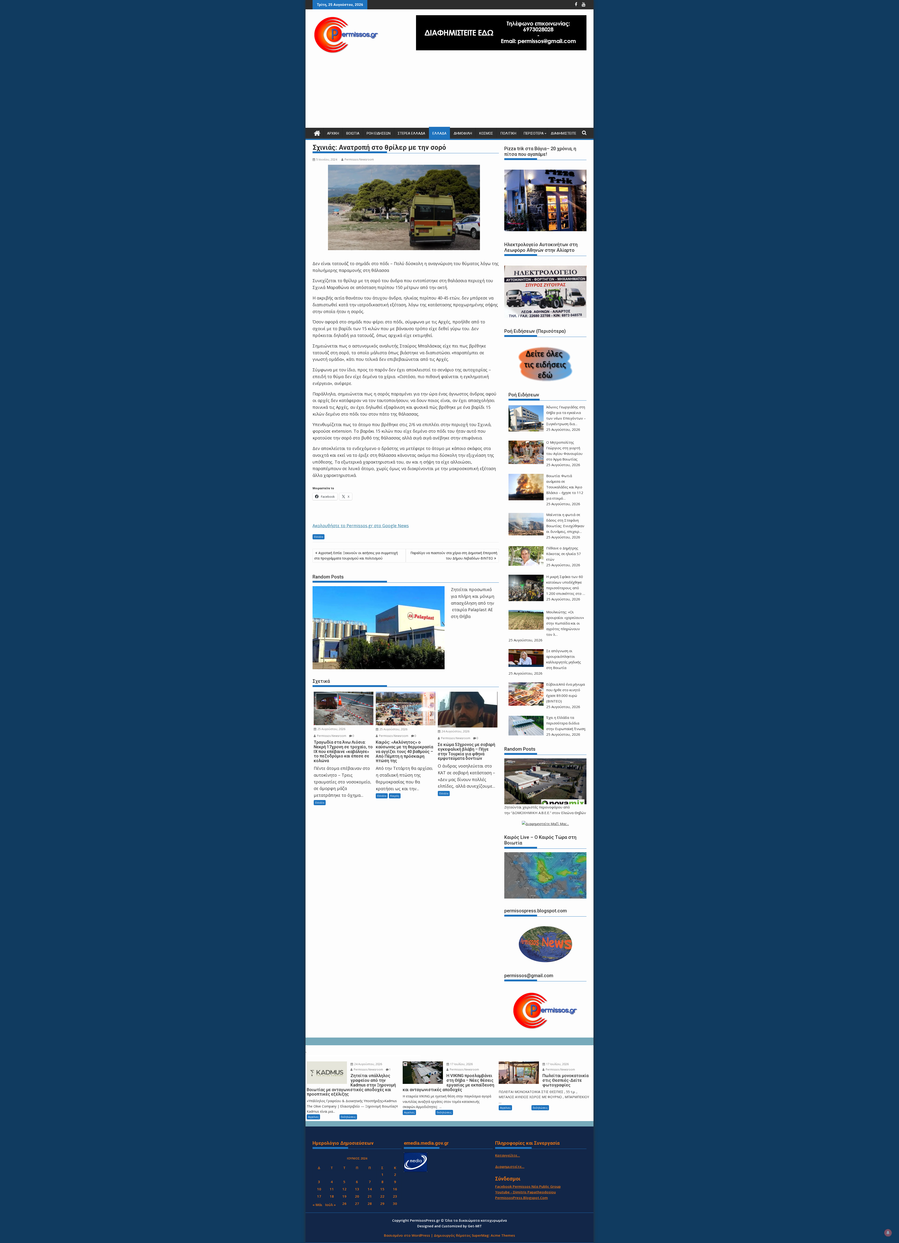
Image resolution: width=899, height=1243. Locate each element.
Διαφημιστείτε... (509, 1166)
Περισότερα (533, 133)
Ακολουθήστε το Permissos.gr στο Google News (361, 525)
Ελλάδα (439, 133)
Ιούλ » (330, 1204)
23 (395, 1196)
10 (319, 1189)
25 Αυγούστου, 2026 (331, 729)
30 (395, 1203)
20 (357, 1196)
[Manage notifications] (888, 1232)
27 (357, 1203)
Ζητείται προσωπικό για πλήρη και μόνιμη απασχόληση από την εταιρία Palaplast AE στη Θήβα (472, 603)
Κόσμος (486, 133)
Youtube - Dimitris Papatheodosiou (525, 1192)
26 (344, 1203)
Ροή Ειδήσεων (379, 133)
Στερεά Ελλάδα (411, 133)
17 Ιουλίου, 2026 (461, 1064)
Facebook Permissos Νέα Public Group (528, 1186)
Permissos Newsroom (359, 159)
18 (332, 1196)
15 (382, 1189)
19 (344, 1196)
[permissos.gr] (317, 133)
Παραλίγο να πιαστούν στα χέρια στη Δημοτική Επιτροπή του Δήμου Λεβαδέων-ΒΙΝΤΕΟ (453, 555)
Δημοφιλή (463, 133)
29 (382, 1203)
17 (319, 1196)
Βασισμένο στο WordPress (407, 1235)
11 (332, 1189)
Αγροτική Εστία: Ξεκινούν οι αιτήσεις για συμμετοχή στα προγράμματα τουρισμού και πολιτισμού (356, 555)
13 (357, 1189)
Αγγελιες (313, 1117)
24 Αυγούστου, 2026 (455, 731)
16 (395, 1189)
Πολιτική (508, 133)
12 (344, 1189)
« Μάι (317, 1204)
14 (370, 1189)
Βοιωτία (352, 133)
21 (370, 1196)
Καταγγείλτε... (507, 1155)
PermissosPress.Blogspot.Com (521, 1197)
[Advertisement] (449, 92)
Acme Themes (503, 1235)
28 (370, 1203)
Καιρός (394, 795)
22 (382, 1196)
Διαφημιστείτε (563, 133)
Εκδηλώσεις (348, 1117)
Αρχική (333, 133)
